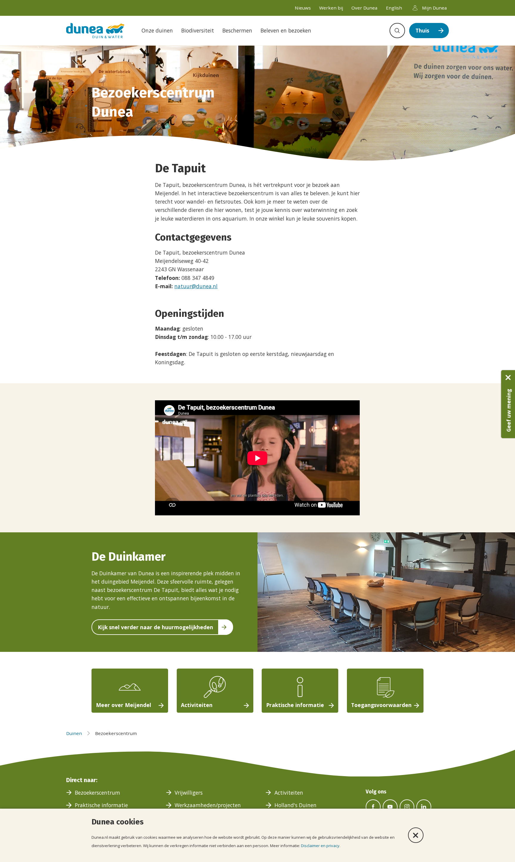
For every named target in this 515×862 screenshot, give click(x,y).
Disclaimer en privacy (320, 845)
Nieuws (303, 8)
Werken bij (331, 8)
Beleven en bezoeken (285, 30)
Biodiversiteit (197, 30)
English (394, 8)
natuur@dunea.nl (196, 286)
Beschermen (237, 30)
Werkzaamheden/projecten (208, 805)
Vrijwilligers (189, 792)
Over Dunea (364, 8)
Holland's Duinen (295, 805)
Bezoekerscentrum (97, 792)
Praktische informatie (101, 805)
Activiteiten (288, 792)
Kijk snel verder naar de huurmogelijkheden (155, 627)
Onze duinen (157, 30)
